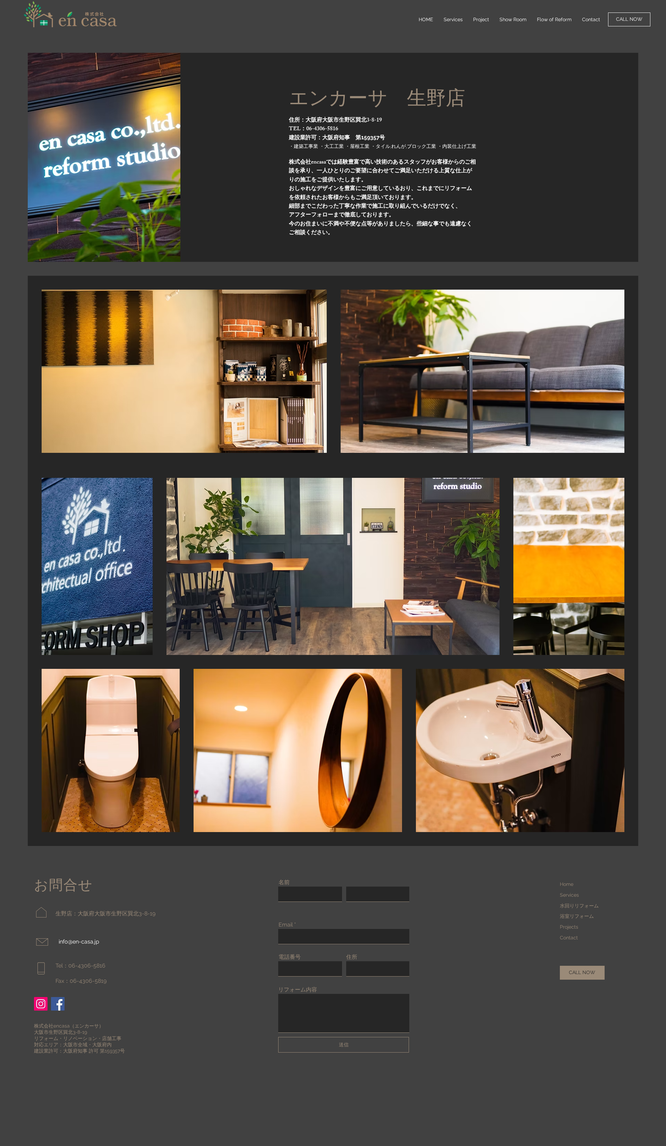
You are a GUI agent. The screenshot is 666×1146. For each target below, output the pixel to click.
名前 (284, 882)
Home (566, 884)
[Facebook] (58, 1004)
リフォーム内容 (297, 990)
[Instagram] (41, 1004)
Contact (569, 937)
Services (569, 895)
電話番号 (290, 957)
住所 (351, 957)
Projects (569, 927)
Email (286, 925)
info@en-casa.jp (79, 941)
